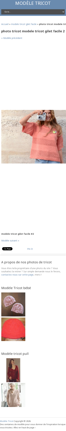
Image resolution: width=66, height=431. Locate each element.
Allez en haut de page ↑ (24, 427)
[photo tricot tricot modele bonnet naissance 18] (13, 315)
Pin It (30, 248)
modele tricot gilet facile (24, 24)
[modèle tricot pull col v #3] (13, 406)
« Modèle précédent (11, 38)
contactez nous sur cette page (17, 274)
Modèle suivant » (10, 240)
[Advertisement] (33, 76)
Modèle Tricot (33, 3)
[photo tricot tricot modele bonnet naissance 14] (13, 340)
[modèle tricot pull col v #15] (13, 381)
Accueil (4, 24)
